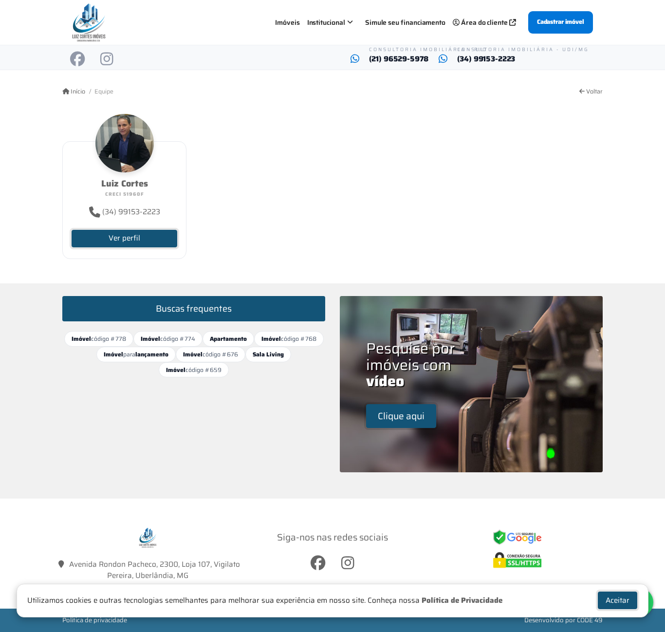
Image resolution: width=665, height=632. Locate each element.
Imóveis (287, 22)
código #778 (99, 338)
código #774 (168, 338)
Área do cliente (484, 22)
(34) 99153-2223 (486, 59)
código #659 (194, 369)
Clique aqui (401, 416)
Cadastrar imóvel (560, 22)
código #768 (288, 338)
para (136, 354)
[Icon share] (77, 59)
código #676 (210, 354)
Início (77, 91)
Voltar (594, 91)
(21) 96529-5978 (399, 59)
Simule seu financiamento (405, 22)
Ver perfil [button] (124, 238)
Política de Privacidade (462, 600)
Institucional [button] (326, 22)
